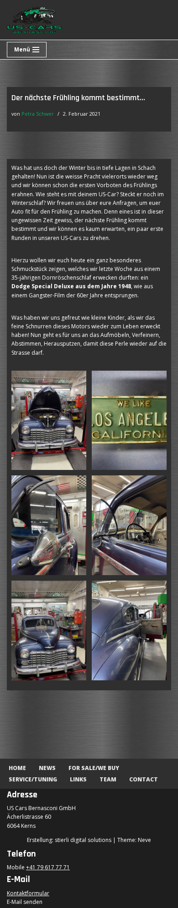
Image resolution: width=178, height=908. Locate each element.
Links (78, 779)
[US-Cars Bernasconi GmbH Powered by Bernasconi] (34, 19)
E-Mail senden (24, 902)
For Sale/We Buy (93, 768)
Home (17, 768)
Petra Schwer (37, 113)
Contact (143, 779)
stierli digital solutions (83, 840)
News (47, 768)
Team (107, 779)
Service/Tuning (33, 779)
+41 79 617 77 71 (48, 867)
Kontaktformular (28, 893)
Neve (144, 840)
